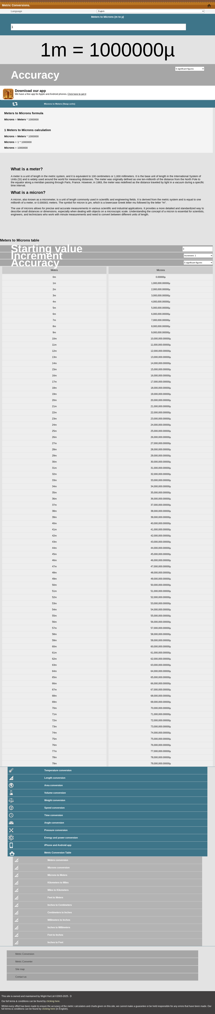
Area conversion (53, 785)
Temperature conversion (58, 770)
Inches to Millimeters (59, 927)
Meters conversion (58, 860)
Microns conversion (59, 867)
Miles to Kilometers (58, 890)
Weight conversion (54, 800)
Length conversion (54, 778)
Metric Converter (23, 961)
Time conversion (53, 815)
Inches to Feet (55, 942)
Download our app (30, 91)
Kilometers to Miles (58, 882)
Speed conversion (54, 808)
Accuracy (35, 75)
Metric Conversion (24, 954)
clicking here (53, 1001)
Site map (20, 969)
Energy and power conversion (61, 837)
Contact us (20, 977)
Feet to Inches (55, 935)
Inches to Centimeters (60, 905)
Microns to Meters (57, 875)
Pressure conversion (56, 830)
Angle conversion (54, 822)
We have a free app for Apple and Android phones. (50, 94)
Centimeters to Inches (60, 912)
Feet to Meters (55, 897)
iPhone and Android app (57, 845)
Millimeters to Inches (59, 920)
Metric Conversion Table (57, 852)
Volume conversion (55, 793)
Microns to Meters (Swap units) (59, 104)
